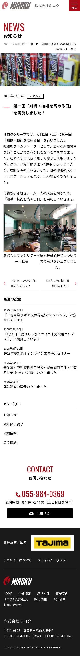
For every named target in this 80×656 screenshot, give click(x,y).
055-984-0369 (43, 493)
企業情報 (24, 593)
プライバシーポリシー (53, 560)
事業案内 (62, 593)
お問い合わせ (12, 604)
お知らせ (19, 44)
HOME (7, 593)
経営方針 (43, 593)
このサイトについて (17, 560)
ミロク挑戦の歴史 (15, 599)
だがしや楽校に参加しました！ (57, 283)
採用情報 (40, 599)
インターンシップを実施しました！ (23, 283)
